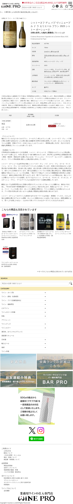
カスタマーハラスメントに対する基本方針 (17, 482)
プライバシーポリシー (11, 480)
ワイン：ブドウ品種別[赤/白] (11, 300)
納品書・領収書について (11, 459)
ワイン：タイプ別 (13, 18)
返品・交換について (10, 457)
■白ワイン (23, 18)
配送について (8, 453)
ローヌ (52, 55)
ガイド (57, 9)
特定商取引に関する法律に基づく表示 (16, 478)
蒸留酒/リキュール (8, 335)
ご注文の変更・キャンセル (12, 455)
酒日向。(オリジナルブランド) (12, 332)
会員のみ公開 (30, 125)
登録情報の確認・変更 (11, 470)
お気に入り (66, 9)
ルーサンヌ (63, 71)
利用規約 (7, 484)
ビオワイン (5, 308)
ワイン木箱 (5, 351)
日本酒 (4, 339)
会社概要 (7, 490)
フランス (47, 55)
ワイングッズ (6, 324)
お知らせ (53, 9)
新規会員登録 (8, 465)
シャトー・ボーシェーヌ (51, 51)
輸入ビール (5, 343)
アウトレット (6, 320)
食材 (3, 347)
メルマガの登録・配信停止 (12, 472)
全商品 (4, 18)
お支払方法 (7, 451)
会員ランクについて (10, 467)
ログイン (52, 126)
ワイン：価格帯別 (8, 304)
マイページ (61, 9)
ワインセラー (6, 328)
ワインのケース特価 (8, 312)
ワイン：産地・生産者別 (10, 296)
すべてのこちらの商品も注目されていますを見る (55, 271)
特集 (3, 316)
